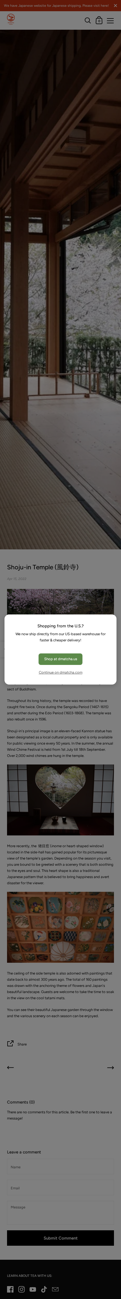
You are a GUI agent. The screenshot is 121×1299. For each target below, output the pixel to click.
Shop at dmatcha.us (60, 659)
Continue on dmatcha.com (60, 672)
